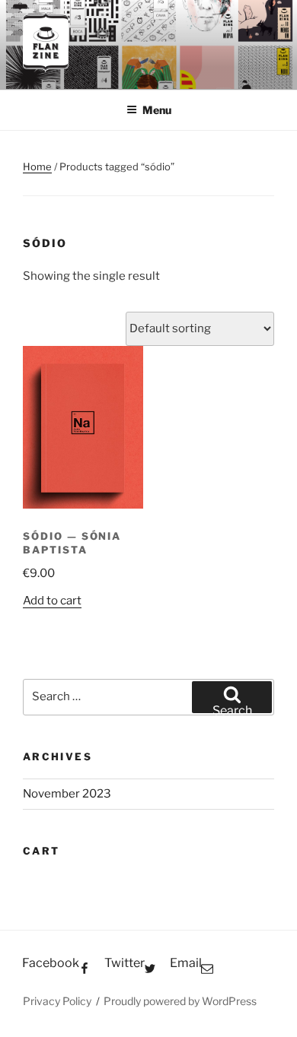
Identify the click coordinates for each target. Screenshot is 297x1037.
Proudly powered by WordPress (180, 1000)
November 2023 (67, 794)
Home (37, 166)
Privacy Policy (57, 1000)
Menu (156, 109)
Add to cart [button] (52, 600)
